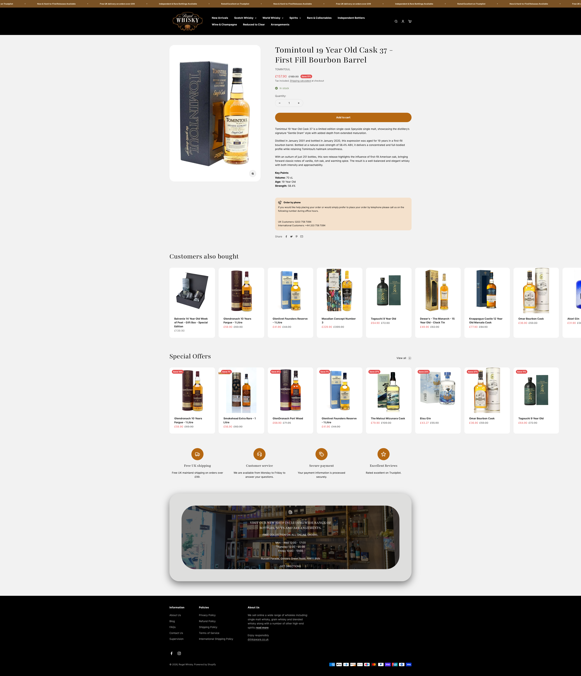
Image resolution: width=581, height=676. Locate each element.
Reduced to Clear (254, 24)
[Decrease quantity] (279, 103)
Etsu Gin (425, 418)
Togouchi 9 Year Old (383, 318)
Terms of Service (209, 633)
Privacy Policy (207, 615)
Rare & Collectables (319, 17)
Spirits (293, 17)
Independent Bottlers (351, 17)
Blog (172, 621)
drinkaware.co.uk (258, 639)
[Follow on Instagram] (179, 653)
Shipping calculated (300, 80)
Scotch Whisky (243, 17)
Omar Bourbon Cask (531, 318)
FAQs (172, 627)
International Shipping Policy (216, 638)
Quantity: (280, 95)
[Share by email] (301, 236)
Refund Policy (207, 621)
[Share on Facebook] (286, 236)
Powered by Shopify (205, 664)
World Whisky (271, 17)
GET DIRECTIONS (290, 566)
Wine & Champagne (224, 24)
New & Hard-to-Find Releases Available (248, 4)
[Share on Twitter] (291, 236)
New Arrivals (220, 17)
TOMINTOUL (282, 69)
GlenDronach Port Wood (288, 418)
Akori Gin (573, 318)
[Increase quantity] (298, 103)
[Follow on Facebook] (171, 653)
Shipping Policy (208, 627)
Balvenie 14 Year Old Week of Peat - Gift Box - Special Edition (191, 322)
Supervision (176, 638)
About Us (175, 615)
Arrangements (280, 24)
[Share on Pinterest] (296, 236)
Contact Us (176, 633)
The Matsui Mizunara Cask (388, 418)
